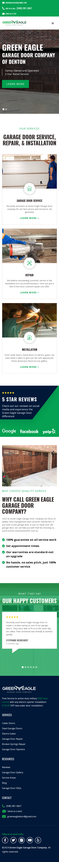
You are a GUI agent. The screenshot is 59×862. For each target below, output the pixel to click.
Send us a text (10, 14)
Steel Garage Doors (12, 728)
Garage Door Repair (12, 738)
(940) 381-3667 (13, 806)
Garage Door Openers (13, 749)
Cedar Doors (8, 723)
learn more (15, 84)
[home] (14, 23)
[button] (53, 23)
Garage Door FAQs (11, 788)
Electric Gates (9, 733)
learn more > (29, 218)
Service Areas (9, 777)
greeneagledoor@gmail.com (21, 816)
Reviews (6, 767)
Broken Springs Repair (14, 744)
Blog (4, 782)
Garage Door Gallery (12, 772)
